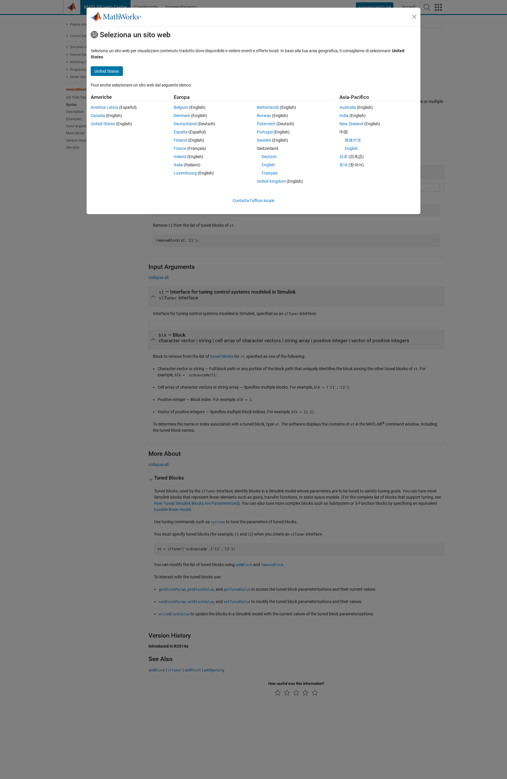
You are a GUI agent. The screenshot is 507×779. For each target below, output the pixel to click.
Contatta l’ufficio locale (253, 200)
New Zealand (351, 123)
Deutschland (185, 123)
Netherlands (268, 107)
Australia (347, 107)
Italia (178, 164)
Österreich (266, 123)
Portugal (265, 132)
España (180, 132)
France (180, 148)
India (344, 115)
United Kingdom (271, 181)
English (268, 164)
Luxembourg (185, 173)
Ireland (180, 156)
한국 (343, 164)
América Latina (104, 107)
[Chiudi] (414, 17)
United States (103, 123)
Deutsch (269, 156)
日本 (343, 156)
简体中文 (353, 140)
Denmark (182, 115)
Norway (264, 115)
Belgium (181, 107)
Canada (98, 115)
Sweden (264, 140)
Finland (180, 140)
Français (270, 173)
